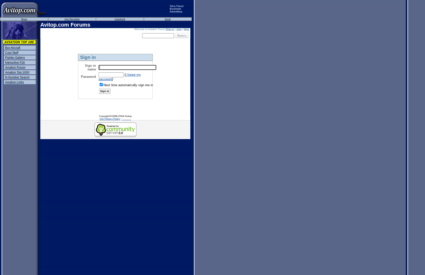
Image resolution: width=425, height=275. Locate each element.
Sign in (170, 29)
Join (179, 29)
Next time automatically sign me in (128, 85)
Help (186, 29)
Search (181, 35)
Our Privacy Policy (110, 118)
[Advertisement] (108, 8)
